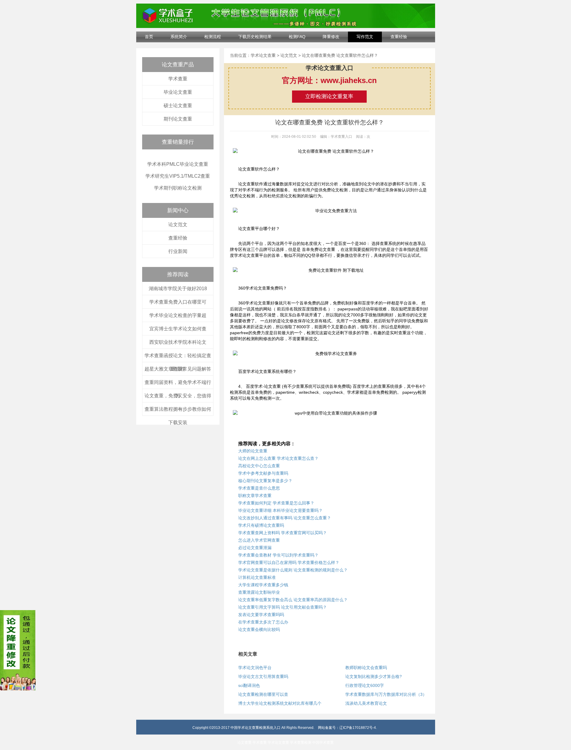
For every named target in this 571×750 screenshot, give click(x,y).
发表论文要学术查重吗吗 (261, 614)
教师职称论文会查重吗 (366, 667)
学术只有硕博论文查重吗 (261, 525)
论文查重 (244, 742)
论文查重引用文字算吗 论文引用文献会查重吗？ (282, 607)
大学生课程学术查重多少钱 (263, 584)
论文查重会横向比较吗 (259, 629)
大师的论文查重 (252, 451)
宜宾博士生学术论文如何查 (177, 328)
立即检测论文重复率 (329, 96)
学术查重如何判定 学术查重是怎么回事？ (276, 503)
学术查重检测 (300, 742)
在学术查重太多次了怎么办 (263, 622)
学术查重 (177, 78)
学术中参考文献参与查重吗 (263, 473)
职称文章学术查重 (255, 495)
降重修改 (331, 36)
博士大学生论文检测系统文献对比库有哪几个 (279, 703)
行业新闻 (177, 251)
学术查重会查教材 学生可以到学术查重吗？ (278, 555)
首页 (149, 36)
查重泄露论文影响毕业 (259, 592)
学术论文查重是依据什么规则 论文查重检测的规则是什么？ (293, 570)
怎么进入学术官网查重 (259, 540)
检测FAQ (297, 36)
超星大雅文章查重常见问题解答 (178, 368)
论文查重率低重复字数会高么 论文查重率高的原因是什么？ (293, 599)
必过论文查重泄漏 (255, 547)
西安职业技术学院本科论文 (177, 342)
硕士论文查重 (178, 105)
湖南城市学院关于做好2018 (178, 288)
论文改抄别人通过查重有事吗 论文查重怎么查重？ (284, 517)
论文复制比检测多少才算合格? (373, 676)
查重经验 (398, 36)
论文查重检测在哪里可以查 (263, 694)
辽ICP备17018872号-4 (357, 728)
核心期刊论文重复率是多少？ (265, 480)
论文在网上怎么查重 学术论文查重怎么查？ (278, 458)
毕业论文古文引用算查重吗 (263, 676)
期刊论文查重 (178, 118)
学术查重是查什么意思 (259, 488)
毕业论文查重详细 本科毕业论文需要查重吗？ (280, 510)
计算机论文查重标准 (257, 577)
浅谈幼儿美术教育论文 (366, 703)
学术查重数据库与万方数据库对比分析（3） (386, 694)
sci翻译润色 (249, 685)
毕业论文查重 (178, 92)
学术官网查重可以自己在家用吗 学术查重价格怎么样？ (288, 562)
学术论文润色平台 (255, 667)
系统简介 (178, 36)
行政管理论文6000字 (364, 685)
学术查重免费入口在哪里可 (177, 301)
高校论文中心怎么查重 (259, 465)
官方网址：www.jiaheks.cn (329, 80)
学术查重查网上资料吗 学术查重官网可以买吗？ (282, 532)
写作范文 (365, 36)
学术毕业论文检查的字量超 (177, 315)
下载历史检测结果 (255, 36)
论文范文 (177, 224)
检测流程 (212, 36)
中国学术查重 (323, 742)
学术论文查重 (263, 55)
